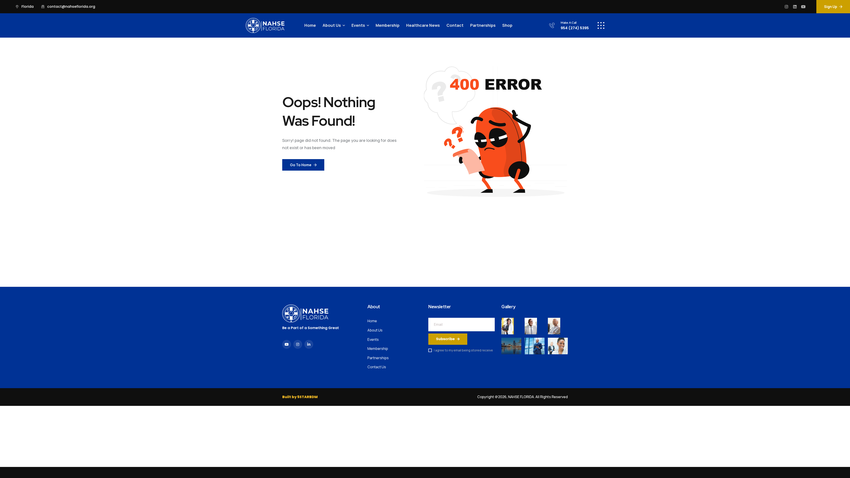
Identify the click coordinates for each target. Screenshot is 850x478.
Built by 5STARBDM (300, 396)
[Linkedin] (795, 7)
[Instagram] (786, 7)
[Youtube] (803, 7)
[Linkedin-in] (308, 344)
